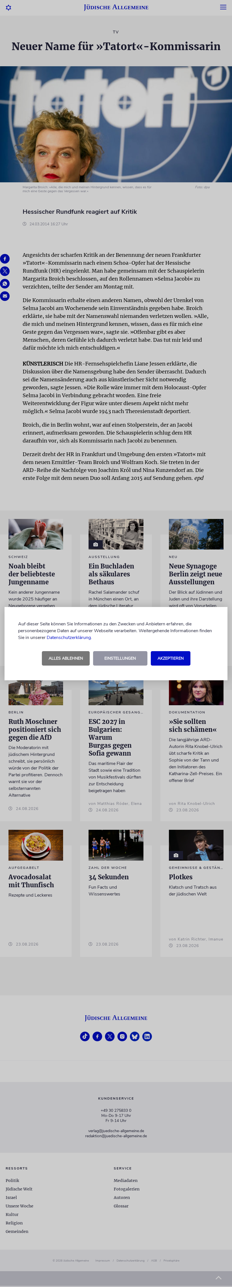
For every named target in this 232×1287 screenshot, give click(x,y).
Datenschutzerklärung (69, 637)
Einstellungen (120, 658)
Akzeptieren (171, 658)
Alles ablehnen (66, 658)
